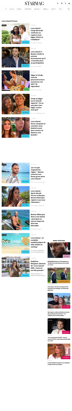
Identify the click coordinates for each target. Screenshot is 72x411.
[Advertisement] (36, 15)
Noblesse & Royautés (64, 281)
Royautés (36, 9)
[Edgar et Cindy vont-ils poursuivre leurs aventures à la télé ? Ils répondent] (16, 80)
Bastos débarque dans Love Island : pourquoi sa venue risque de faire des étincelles (38, 220)
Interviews (66, 256)
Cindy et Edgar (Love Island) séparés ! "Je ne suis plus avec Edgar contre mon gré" (37, 104)
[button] (57, 4)
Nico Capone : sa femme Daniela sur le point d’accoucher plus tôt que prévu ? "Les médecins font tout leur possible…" (58, 313)
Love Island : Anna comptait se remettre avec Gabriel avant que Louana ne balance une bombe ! (38, 128)
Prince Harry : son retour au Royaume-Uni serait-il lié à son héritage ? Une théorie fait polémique (58, 288)
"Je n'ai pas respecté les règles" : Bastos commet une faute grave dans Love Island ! (38, 173)
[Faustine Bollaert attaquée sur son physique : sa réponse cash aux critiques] (59, 351)
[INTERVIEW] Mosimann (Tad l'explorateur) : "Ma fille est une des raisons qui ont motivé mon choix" (58, 263)
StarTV (53, 9)
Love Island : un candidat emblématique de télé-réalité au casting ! (38, 242)
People (19, 9)
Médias (45, 9)
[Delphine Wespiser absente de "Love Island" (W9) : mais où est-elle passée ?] (16, 267)
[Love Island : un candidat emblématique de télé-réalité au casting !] (16, 243)
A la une (12, 9)
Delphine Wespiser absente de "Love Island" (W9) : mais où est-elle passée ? (38, 265)
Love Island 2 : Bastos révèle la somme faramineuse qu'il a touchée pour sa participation (38, 57)
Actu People (66, 307)
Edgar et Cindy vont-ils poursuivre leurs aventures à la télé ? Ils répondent (38, 80)
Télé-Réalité (28, 9)
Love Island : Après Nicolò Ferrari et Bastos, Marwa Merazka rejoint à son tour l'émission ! (38, 196)
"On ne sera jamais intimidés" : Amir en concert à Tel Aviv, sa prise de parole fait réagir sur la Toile (59, 339)
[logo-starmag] (34, 3)
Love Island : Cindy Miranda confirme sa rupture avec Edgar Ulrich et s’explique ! (37, 34)
